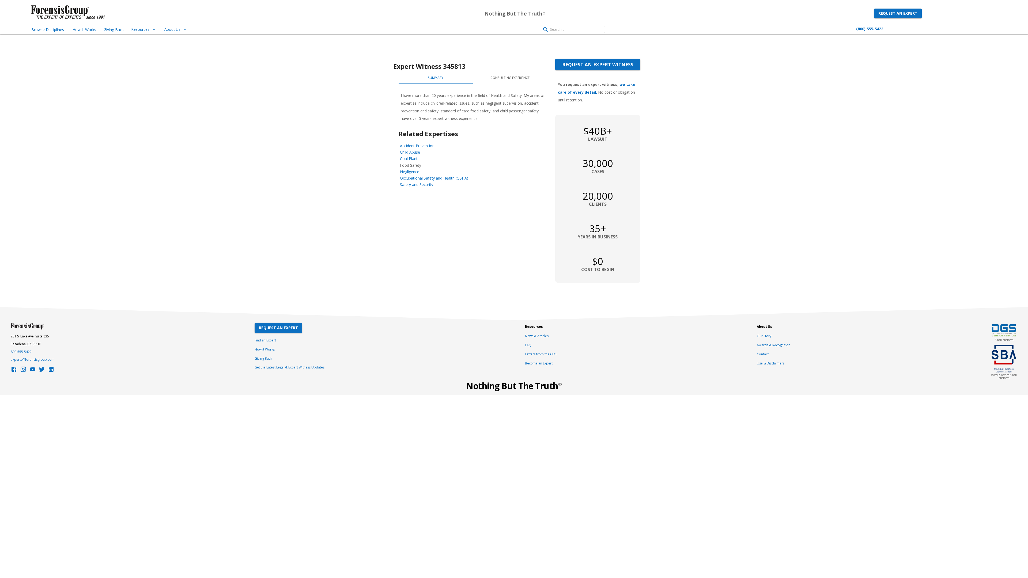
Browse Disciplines (47, 29)
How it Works (265, 349)
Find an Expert (265, 340)
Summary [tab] (435, 77)
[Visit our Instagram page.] (23, 370)
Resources (140, 29)
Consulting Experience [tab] (510, 77)
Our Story (764, 336)
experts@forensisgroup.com (32, 359)
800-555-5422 (21, 351)
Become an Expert (539, 363)
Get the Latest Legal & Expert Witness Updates (289, 367)
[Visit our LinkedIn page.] (51, 370)
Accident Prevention (417, 145)
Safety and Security (416, 184)
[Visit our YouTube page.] (32, 370)
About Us (172, 29)
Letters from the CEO (541, 354)
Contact (763, 354)
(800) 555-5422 (869, 28)
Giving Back (114, 29)
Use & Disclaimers (770, 363)
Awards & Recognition (773, 345)
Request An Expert (278, 327)
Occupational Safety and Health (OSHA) (434, 178)
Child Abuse (410, 152)
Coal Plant (409, 158)
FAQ (528, 345)
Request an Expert (897, 13)
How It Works (84, 29)
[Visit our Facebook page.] (14, 370)
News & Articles (537, 336)
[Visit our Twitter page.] (42, 370)
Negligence (409, 171)
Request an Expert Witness (597, 64)
